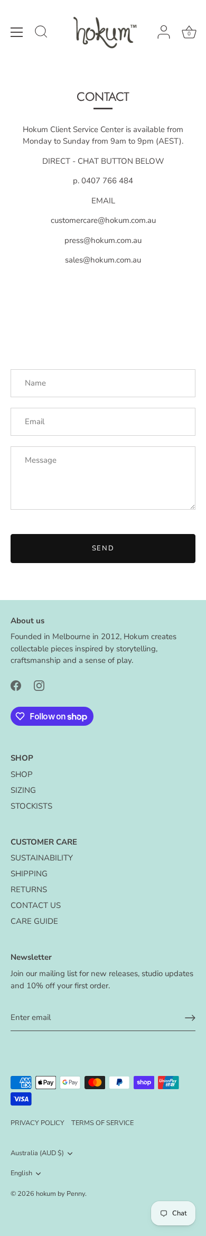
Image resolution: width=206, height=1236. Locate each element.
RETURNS (29, 889)
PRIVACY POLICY (37, 1123)
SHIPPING (29, 873)
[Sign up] (190, 1018)
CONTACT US (36, 905)
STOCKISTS (31, 806)
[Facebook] (16, 685)
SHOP (22, 774)
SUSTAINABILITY (42, 858)
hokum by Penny (60, 1193)
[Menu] (17, 32)
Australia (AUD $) (37, 1153)
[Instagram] (39, 685)
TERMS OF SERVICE (102, 1123)
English (21, 1173)
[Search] (41, 33)
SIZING (23, 790)
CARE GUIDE (34, 921)
